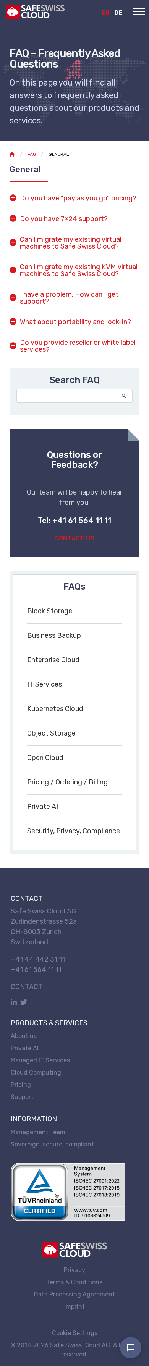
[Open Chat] (130, 1347)
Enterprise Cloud (53, 660)
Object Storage (51, 733)
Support (22, 1096)
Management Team (38, 1131)
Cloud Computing (36, 1072)
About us (24, 1035)
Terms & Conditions (74, 1281)
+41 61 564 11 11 (36, 969)
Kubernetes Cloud (55, 709)
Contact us (74, 538)
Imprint (74, 1306)
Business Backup (54, 635)
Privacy (74, 1269)
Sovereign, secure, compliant (52, 1144)
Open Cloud (45, 757)
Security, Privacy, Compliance (73, 831)
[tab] (74, 198)
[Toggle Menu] (139, 11)
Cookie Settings (74, 1333)
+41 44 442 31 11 (38, 959)
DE (118, 12)
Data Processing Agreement (74, 1294)
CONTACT (27, 987)
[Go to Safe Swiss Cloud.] (12, 154)
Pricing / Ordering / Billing (67, 782)
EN (106, 12)
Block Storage (49, 611)
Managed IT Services (40, 1060)
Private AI (42, 806)
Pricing (21, 1084)
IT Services (44, 684)
